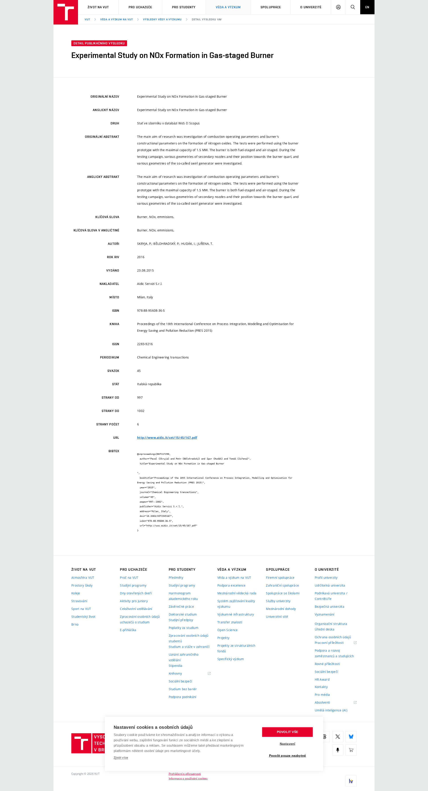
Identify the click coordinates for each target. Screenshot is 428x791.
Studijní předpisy (181, 620)
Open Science (227, 630)
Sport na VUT (81, 609)
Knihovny (181, 673)
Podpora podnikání (182, 697)
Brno (74, 624)
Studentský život (83, 616)
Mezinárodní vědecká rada (237, 593)
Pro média (322, 694)
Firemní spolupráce (280, 577)
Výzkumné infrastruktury (235, 614)
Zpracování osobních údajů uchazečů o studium (140, 619)
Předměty (176, 577)
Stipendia (176, 665)
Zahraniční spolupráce (282, 585)
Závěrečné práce (181, 606)
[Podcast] (337, 750)
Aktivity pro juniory (134, 601)
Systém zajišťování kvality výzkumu (236, 604)
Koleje (75, 593)
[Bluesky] (351, 736)
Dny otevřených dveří (136, 593)
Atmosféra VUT (82, 577)
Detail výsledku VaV (207, 19)
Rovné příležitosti (327, 664)
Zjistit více (121, 757)
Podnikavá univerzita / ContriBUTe (331, 596)
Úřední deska (324, 629)
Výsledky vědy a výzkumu (162, 19)
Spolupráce (271, 7)
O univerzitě (310, 7)
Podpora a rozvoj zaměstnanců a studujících (334, 653)
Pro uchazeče (140, 7)
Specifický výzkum (230, 659)
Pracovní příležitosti (335, 642)
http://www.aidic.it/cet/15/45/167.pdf (167, 438)
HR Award (322, 679)
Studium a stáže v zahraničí (189, 647)
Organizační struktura (331, 624)
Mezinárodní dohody (281, 609)
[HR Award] (351, 781)
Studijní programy (133, 585)
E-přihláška (128, 630)
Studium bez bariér (183, 689)
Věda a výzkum (228, 7)
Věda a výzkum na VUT (116, 19)
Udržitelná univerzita (330, 585)
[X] (337, 736)
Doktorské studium (183, 614)
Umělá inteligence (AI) (331, 710)
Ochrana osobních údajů (333, 637)
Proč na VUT (129, 577)
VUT (87, 19)
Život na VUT (98, 7)
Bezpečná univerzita (329, 606)
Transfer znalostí (229, 622)
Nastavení (287, 744)
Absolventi (328, 702)
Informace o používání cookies (188, 778)
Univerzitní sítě (277, 616)
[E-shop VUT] (351, 750)
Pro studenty (183, 7)
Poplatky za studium (183, 628)
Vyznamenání (324, 614)
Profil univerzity (326, 577)
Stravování (79, 601)
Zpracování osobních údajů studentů (188, 638)
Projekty (223, 638)
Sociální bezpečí (180, 681)
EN (367, 7)
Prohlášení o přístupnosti (185, 773)
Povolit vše (287, 732)
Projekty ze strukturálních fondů (236, 648)
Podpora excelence (231, 585)
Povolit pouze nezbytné (287, 755)
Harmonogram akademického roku (183, 596)
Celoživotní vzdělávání (136, 609)
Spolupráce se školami (282, 593)
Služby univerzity (278, 601)
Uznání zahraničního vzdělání (183, 657)
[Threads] (324, 736)
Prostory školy (82, 585)
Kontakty (321, 687)
